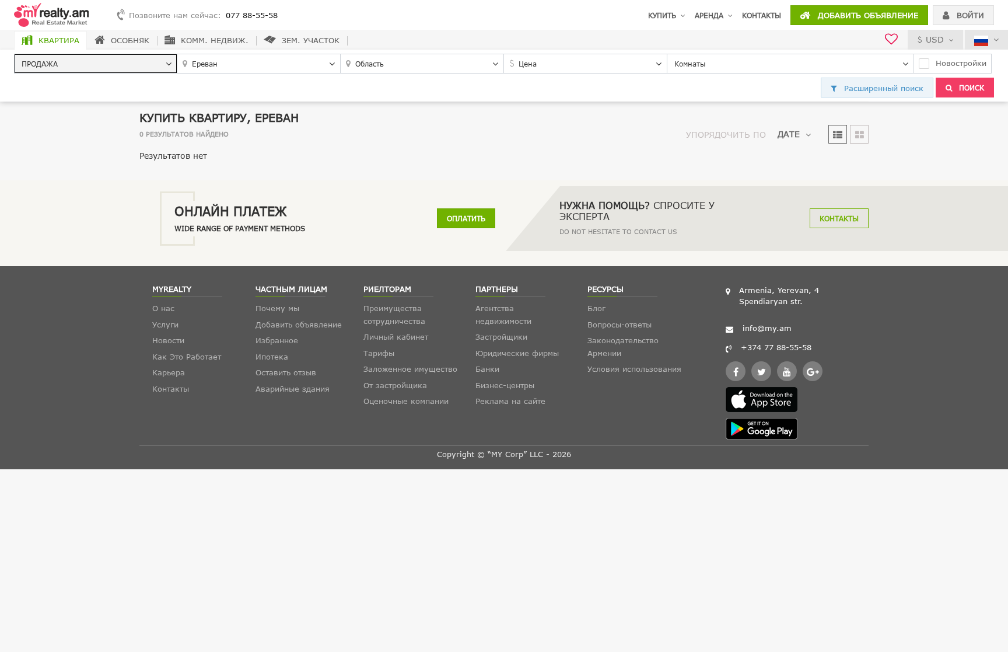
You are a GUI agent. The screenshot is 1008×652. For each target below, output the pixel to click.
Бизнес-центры (504, 385)
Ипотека (272, 356)
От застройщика (395, 385)
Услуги (165, 324)
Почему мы (277, 308)
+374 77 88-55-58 (776, 347)
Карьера (168, 372)
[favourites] (891, 41)
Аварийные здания (293, 388)
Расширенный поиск (882, 88)
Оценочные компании (406, 401)
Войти (969, 15)
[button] (95, 64)
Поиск (970, 87)
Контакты (761, 15)
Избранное (277, 340)
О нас (163, 308)
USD (935, 39)
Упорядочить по (726, 135)
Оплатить (466, 218)
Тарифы (378, 353)
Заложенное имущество (410, 369)
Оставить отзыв (286, 372)
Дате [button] (789, 134)
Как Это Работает (186, 356)
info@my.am (767, 328)
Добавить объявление (866, 15)
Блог (596, 308)
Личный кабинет (395, 336)
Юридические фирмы (517, 353)
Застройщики (501, 336)
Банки (487, 369)
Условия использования (634, 369)
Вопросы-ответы (619, 324)
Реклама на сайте (510, 401)
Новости (168, 340)
